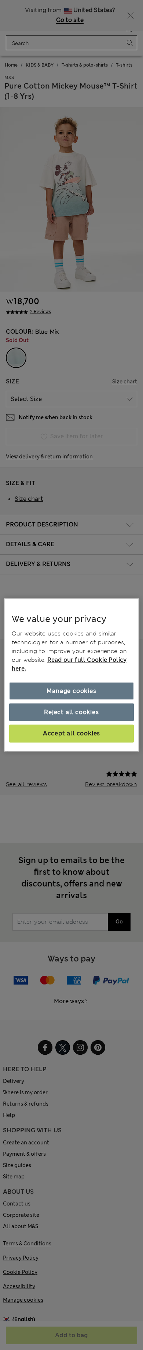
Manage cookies (71, 690)
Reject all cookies (71, 712)
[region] (72, 675)
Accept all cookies (71, 733)
